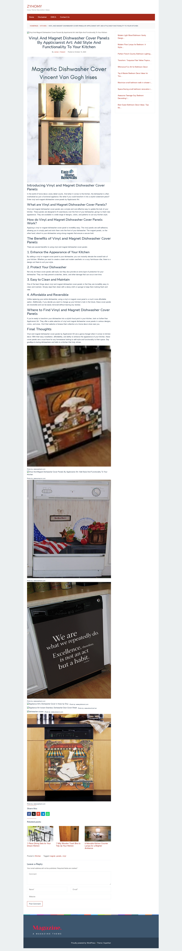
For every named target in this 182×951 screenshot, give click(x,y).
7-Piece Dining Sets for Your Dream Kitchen (39, 844)
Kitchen (38, 856)
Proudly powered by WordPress (83, 943)
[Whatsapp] (48, 814)
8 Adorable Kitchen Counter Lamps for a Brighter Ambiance (96, 845)
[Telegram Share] (43, 814)
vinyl (64, 856)
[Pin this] (38, 814)
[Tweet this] (34, 814)
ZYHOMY (34, 6)
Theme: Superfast (104, 943)
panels (58, 856)
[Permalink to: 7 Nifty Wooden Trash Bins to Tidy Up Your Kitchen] (69, 834)
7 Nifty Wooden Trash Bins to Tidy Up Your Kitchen (68, 844)
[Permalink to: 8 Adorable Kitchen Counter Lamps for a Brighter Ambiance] (98, 834)
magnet (52, 856)
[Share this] (29, 814)
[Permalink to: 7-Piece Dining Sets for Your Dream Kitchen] (40, 834)
